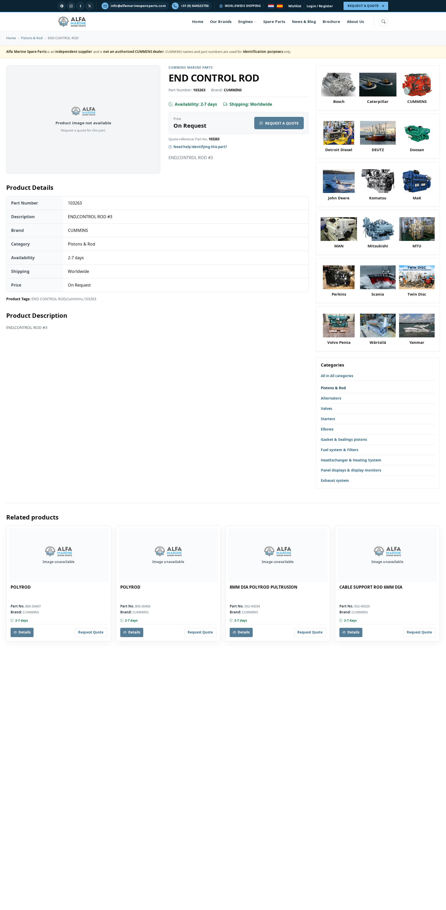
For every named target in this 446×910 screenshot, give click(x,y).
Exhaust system (335, 480)
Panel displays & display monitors (351, 470)
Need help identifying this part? (200, 146)
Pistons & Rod (32, 38)
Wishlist (294, 6)
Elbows (327, 429)
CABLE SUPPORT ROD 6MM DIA (370, 587)
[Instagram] (71, 6)
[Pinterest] (62, 6)
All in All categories (337, 375)
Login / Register (320, 6)
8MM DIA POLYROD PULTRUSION (263, 587)
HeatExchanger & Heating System (351, 460)
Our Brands (221, 21)
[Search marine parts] (383, 22)
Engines (245, 21)
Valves (326, 408)
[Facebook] (80, 6)
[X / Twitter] (89, 6)
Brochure (331, 21)
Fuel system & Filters (339, 449)
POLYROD (21, 587)
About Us (355, 21)
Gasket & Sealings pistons (344, 439)
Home (197, 21)
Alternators (331, 398)
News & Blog (304, 21)
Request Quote (90, 632)
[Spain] (280, 6)
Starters (328, 418)
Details (24, 632)
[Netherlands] (271, 6)
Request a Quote (282, 123)
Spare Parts (274, 21)
